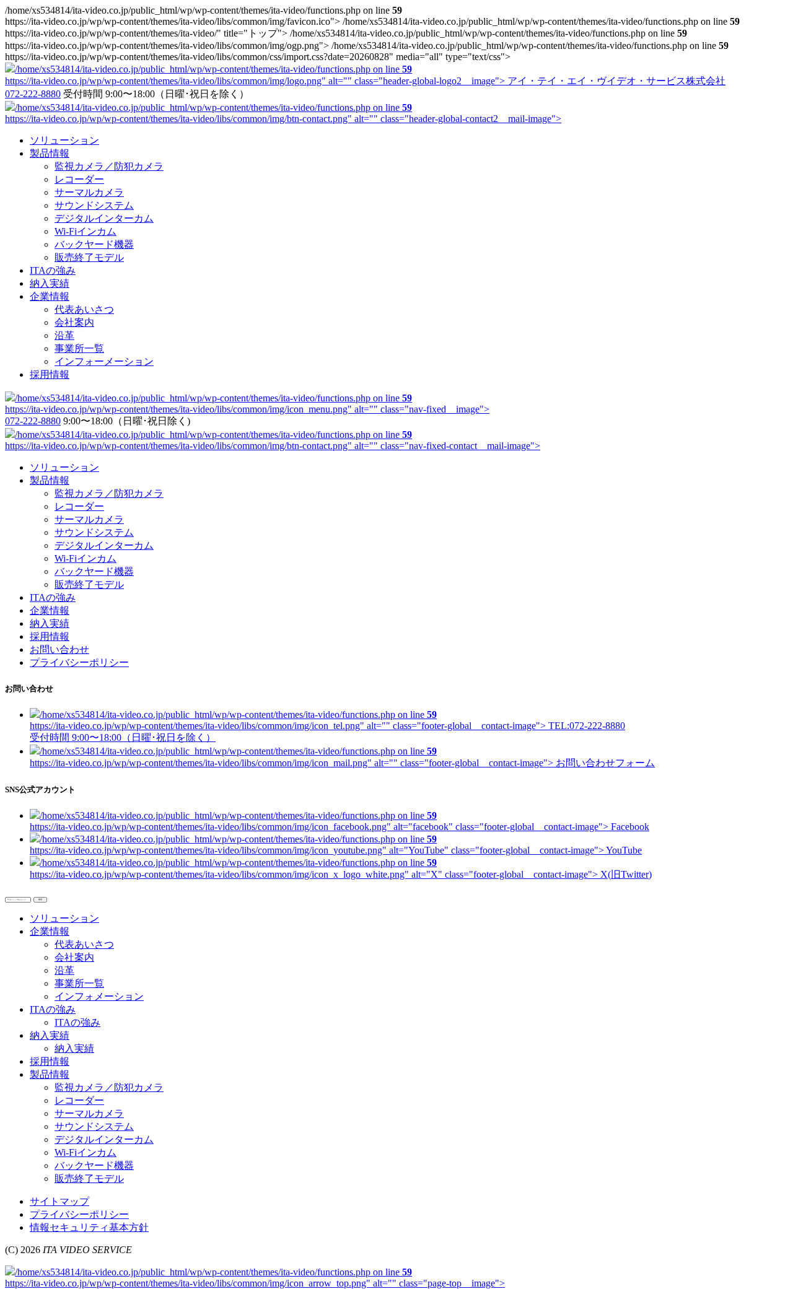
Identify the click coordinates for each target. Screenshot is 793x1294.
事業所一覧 (79, 348)
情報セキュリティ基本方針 (89, 1227)
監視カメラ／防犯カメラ (109, 166)
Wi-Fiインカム (85, 231)
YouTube (336, 844)
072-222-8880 (33, 94)
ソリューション (64, 467)
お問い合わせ (59, 649)
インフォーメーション (104, 361)
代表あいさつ (84, 309)
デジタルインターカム (104, 218)
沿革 (64, 335)
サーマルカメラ (89, 192)
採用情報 (49, 636)
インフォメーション (99, 996)
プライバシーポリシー (79, 662)
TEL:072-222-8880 (327, 726)
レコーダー (79, 179)
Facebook (339, 821)
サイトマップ (59, 1201)
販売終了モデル (89, 257)
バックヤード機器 (94, 244)
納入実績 (49, 623)
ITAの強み (53, 597)
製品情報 (49, 480)
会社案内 (74, 322)
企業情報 (49, 610)
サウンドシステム (94, 205)
